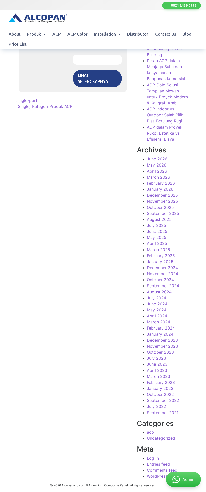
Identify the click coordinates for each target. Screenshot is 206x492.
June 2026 (157, 158)
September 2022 (163, 400)
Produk (34, 34)
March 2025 (158, 249)
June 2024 (157, 303)
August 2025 (159, 219)
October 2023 (160, 352)
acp (150, 432)
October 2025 (160, 207)
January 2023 (160, 388)
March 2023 (158, 376)
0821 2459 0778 (182, 5)
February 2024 (161, 328)
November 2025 (162, 201)
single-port (26, 100)
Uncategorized (161, 438)
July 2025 (156, 225)
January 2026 (160, 189)
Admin (188, 479)
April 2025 (157, 243)
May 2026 (156, 165)
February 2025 (161, 255)
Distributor (137, 34)
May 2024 (156, 309)
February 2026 (161, 183)
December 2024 (162, 267)
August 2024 (159, 291)
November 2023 (162, 346)
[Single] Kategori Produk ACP (44, 106)
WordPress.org (161, 476)
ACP (56, 34)
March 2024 (158, 321)
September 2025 (163, 213)
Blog (186, 34)
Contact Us (165, 34)
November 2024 (162, 273)
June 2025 (157, 231)
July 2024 (156, 297)
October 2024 (160, 279)
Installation (105, 34)
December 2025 (162, 195)
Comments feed (162, 470)
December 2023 (162, 340)
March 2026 (158, 177)
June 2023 (157, 364)
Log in (153, 458)
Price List (18, 44)
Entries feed (158, 464)
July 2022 (156, 406)
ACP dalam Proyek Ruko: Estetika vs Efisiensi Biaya (164, 133)
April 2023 (157, 370)
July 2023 (156, 358)
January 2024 (160, 334)
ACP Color (77, 34)
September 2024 (163, 285)
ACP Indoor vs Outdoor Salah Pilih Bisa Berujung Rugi (165, 115)
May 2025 (156, 237)
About (15, 34)
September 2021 (162, 412)
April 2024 (157, 315)
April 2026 (157, 171)
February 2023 (161, 382)
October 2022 (160, 394)
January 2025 (160, 261)
